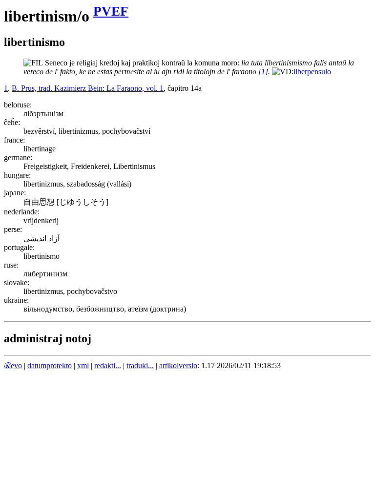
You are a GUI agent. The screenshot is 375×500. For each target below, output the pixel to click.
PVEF (110, 11)
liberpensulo (312, 71)
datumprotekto (49, 365)
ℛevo (13, 365)
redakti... (107, 365)
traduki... (140, 365)
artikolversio (178, 365)
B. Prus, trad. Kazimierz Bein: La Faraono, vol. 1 (88, 88)
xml (83, 365)
